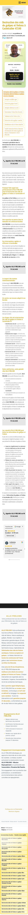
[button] (18, 526)
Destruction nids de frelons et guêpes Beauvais (12, 894)
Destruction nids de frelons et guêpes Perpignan (12, 864)
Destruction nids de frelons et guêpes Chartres (12, 899)
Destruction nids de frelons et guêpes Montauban (12, 838)
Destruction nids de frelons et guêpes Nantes (14, 906)
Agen (4, 38)
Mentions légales (14, 811)
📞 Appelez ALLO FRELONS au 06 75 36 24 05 (14, 162)
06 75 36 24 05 (9, 830)
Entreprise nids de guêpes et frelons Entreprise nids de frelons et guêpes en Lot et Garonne (14, 94)
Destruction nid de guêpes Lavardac (13, 120)
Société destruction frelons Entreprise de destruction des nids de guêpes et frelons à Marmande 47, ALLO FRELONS (14, 132)
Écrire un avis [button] (10, 535)
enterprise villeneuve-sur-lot (11, 108)
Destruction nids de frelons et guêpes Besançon (12, 886)
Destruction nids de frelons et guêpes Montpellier (12, 847)
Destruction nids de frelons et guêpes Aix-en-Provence (14, 868)
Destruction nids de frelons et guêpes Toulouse (12, 843)
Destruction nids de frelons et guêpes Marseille (12, 859)
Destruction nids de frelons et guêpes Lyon (13, 879)
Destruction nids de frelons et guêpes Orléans (14, 903)
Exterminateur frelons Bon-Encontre (13, 112)
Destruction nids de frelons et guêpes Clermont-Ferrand (12, 882)
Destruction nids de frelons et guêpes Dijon (13, 891)
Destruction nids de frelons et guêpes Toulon (13, 875)
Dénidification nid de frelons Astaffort (14, 124)
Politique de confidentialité (13, 809)
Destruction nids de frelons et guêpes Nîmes (13, 856)
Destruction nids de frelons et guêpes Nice (13, 872)
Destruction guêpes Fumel (11, 104)
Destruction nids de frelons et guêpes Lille (13, 909)
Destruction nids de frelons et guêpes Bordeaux (12, 852)
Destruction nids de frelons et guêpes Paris (13, 912)
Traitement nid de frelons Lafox (12, 116)
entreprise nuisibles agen (11, 99)
